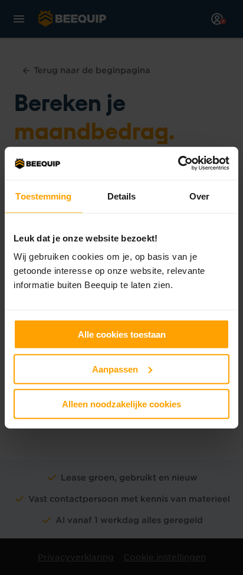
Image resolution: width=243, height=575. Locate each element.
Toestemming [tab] (43, 196)
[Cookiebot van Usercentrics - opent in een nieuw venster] (177, 163)
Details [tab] (121, 196)
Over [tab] (199, 196)
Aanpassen (115, 369)
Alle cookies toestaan (122, 334)
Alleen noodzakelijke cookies (121, 403)
